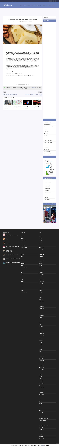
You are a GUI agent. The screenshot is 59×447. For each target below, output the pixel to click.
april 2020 (40, 405)
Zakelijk (31, 21)
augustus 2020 (41, 396)
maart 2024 (41, 299)
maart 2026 (41, 245)
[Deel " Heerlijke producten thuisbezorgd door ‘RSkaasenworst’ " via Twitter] (21, 85)
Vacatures (22, 290)
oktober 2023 (41, 310)
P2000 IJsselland (46, 131)
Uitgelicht (22, 288)
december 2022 (41, 333)
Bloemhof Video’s (48, 182)
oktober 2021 (41, 365)
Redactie (19, 21)
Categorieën (38, 5)
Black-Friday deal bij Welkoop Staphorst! (27, 106)
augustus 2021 (41, 369)
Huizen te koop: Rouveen (48, 140)
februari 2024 (41, 301)
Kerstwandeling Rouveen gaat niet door (36, 107)
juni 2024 (40, 292)
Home (21, 5)
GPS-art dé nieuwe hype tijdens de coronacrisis (17, 107)
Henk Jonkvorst (47, 188)
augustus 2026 (41, 233)
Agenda (24, 5)
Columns (22, 238)
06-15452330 (34, 87)
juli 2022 (40, 344)
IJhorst (22, 256)
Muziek (22, 265)
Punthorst (22, 274)
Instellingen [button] (43, 445)
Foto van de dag (23, 249)
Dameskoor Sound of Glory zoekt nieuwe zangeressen (12, 242)
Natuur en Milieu (23, 267)
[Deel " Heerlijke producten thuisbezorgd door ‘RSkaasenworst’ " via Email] (28, 85)
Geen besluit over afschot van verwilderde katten (12, 238)
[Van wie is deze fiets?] (4, 251)
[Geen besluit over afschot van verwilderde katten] (4, 239)
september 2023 (41, 313)
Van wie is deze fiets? (9, 250)
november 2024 (41, 281)
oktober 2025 (41, 256)
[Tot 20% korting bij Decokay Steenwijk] (8, 102)
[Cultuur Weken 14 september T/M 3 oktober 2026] (4, 263)
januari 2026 (41, 249)
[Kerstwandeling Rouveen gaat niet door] (37, 102)
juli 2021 (40, 371)
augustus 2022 (41, 342)
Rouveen (22, 281)
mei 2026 (40, 240)
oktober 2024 (41, 283)
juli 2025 (40, 263)
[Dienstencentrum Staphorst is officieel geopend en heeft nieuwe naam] (4, 255)
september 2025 (41, 258)
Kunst (22, 258)
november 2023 (41, 308)
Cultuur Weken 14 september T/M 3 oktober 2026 (13, 263)
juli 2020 (40, 399)
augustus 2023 (41, 315)
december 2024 (41, 279)
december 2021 (41, 360)
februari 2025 (41, 274)
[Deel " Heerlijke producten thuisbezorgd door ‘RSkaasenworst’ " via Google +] (23, 85)
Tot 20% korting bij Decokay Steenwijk (8, 106)
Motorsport (23, 263)
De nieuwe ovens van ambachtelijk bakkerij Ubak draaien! (13, 258)
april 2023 (40, 324)
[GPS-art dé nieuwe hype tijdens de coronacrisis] (17, 102)
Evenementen (14, 235)
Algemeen (11, 235)
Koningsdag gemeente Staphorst (44, 425)
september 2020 (41, 394)
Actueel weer (46, 135)
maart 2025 (41, 272)
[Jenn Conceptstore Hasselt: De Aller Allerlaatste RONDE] (4, 235)
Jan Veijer (46, 197)
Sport (22, 283)
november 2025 (41, 254)
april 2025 (40, 270)
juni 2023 (40, 319)
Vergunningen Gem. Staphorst (49, 126)
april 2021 (40, 378)
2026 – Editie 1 (42, 429)
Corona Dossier (27, 21)
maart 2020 (41, 408)
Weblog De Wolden (47, 124)
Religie (22, 279)
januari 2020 (41, 412)
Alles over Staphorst (31, 5)
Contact (44, 5)
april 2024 (40, 297)
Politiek (22, 272)
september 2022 (41, 340)
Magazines (41, 427)
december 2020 (41, 387)
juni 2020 (40, 401)
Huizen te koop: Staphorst (48, 144)
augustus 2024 (41, 288)
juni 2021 (40, 374)
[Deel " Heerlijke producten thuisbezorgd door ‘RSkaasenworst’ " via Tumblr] (25, 85)
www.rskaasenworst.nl (29, 60)
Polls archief (41, 436)
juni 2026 (40, 238)
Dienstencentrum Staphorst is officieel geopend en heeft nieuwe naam (12, 254)
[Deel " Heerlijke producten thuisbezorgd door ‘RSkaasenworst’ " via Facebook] (19, 85)
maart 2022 (41, 353)
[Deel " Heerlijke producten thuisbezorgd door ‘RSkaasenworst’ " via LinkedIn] (26, 85)
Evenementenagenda (47, 122)
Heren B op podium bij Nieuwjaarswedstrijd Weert (16, 1)
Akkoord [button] (47, 445)
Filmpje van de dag (24, 247)
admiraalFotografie (48, 185)
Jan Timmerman (47, 192)
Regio (17, 235)
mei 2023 (40, 322)
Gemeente (22, 254)
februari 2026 (41, 247)
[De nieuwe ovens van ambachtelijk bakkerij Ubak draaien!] (4, 259)
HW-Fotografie (47, 199)
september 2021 (41, 367)
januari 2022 (41, 358)
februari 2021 (41, 383)
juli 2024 (40, 290)
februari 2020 (41, 410)
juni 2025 (40, 265)
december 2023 (41, 306)
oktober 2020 (41, 392)
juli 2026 (40, 236)
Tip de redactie (46, 149)
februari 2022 (41, 356)
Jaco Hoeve (47, 190)
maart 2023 (41, 326)
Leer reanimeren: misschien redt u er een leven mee (12, 247)
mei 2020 (40, 403)
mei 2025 (40, 267)
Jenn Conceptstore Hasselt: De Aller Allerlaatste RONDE (11, 234)
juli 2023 (40, 317)
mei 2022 (40, 349)
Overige (22, 270)
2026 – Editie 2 (42, 431)
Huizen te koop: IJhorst (48, 142)
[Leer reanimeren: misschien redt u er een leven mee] (4, 247)
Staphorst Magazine (51, 5)
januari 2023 (41, 331)
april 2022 (40, 351)
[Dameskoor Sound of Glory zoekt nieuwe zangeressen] (4, 243)
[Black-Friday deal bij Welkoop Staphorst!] (27, 102)
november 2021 (41, 362)
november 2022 (41, 335)
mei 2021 (40, 376)
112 (21, 233)
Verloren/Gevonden (47, 151)
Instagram (46, 133)
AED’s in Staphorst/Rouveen (43, 418)
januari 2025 (41, 276)
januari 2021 (41, 385)
